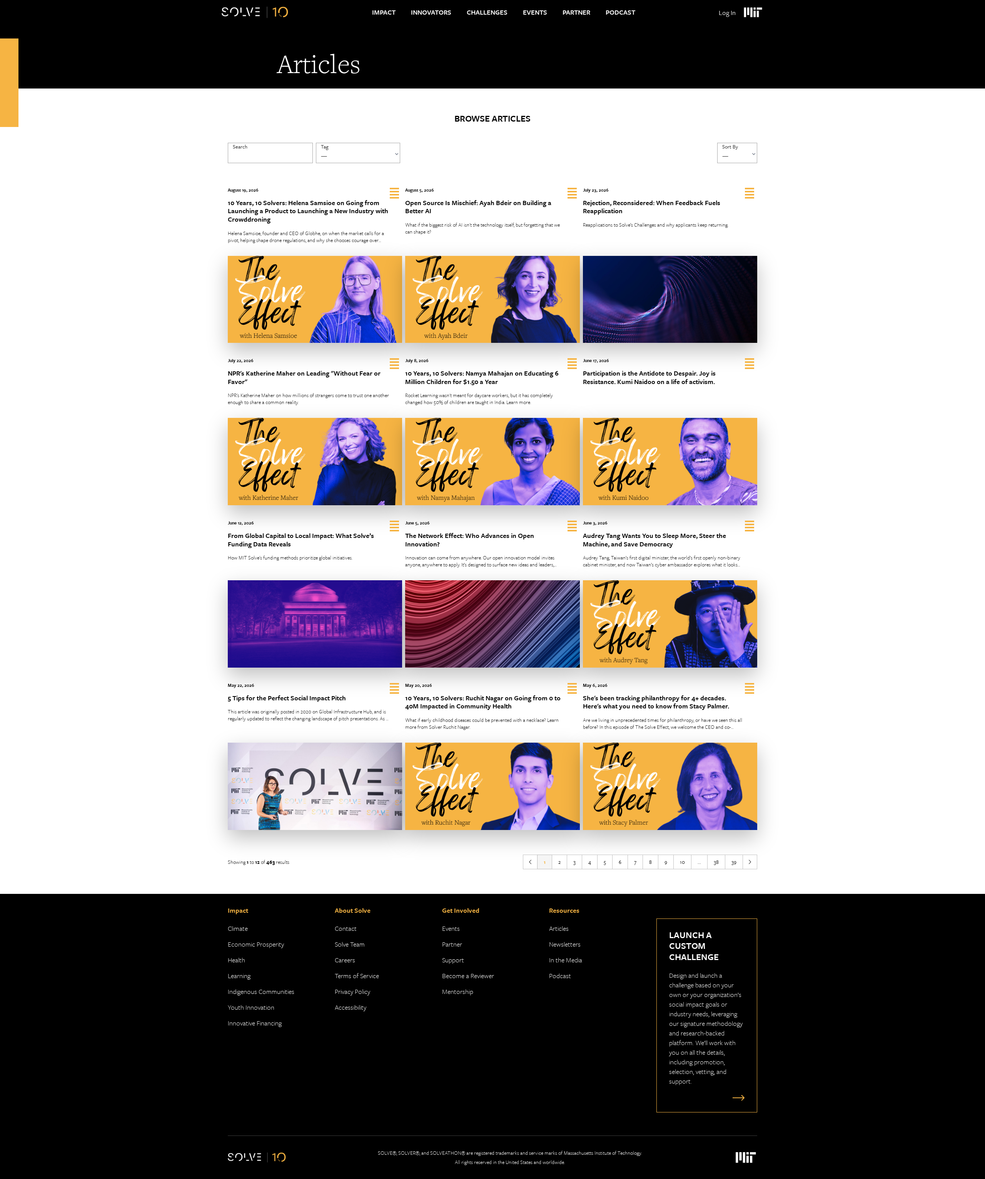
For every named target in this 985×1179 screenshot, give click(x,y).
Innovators (431, 12)
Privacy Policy (352, 991)
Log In (727, 12)
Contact (346, 928)
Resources (564, 910)
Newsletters (565, 944)
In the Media (565, 960)
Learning (239, 975)
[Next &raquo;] (750, 862)
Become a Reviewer (468, 975)
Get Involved (460, 910)
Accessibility (350, 1007)
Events (535, 12)
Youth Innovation (251, 1007)
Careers (345, 960)
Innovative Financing (255, 1023)
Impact (384, 12)
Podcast (620, 12)
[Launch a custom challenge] (737, 1097)
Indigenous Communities (261, 991)
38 (716, 862)
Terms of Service (357, 975)
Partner (576, 12)
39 (733, 862)
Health (236, 960)
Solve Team (350, 944)
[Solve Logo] (255, 12)
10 (682, 862)
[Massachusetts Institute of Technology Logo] (752, 12)
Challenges (487, 12)
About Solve (353, 910)
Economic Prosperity (256, 944)
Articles (559, 928)
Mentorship (457, 991)
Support (453, 960)
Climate (238, 928)
